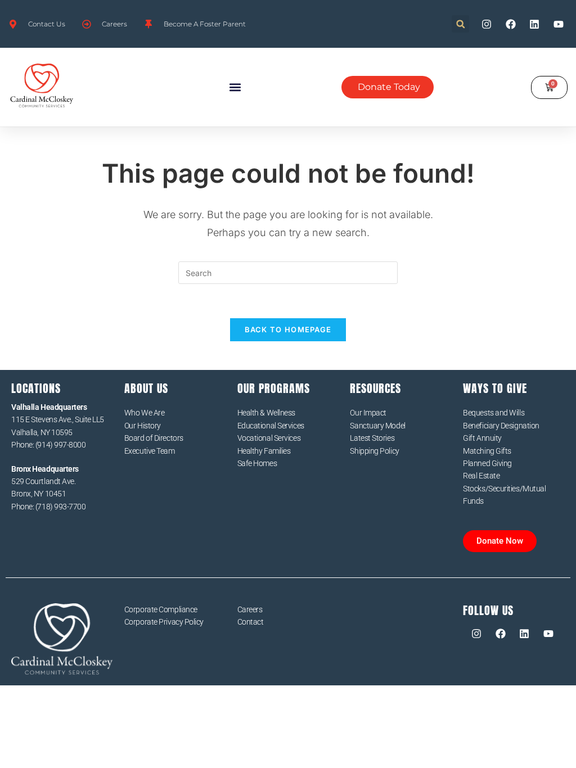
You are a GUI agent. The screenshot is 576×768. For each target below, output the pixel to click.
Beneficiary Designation (501, 425)
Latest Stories (372, 437)
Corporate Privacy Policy (164, 621)
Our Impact (368, 412)
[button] (460, 24)
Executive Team (149, 450)
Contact (250, 621)
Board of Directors (153, 437)
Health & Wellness (266, 412)
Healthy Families (264, 450)
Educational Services (270, 425)
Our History (142, 425)
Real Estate (481, 475)
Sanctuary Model (377, 425)
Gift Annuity (482, 437)
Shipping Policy (374, 450)
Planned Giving (487, 463)
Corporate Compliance (160, 609)
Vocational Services (268, 437)
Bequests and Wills (493, 412)
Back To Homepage (288, 329)
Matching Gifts (487, 450)
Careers (250, 609)
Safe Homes (257, 463)
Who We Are (144, 412)
